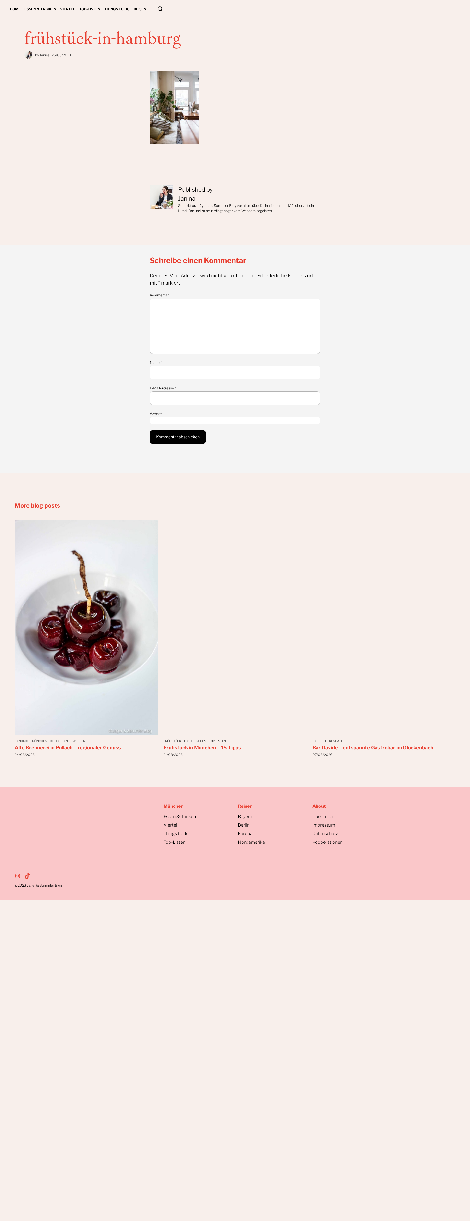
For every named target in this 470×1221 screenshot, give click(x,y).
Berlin (243, 825)
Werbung (80, 741)
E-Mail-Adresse (163, 388)
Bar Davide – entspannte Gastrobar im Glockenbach (372, 747)
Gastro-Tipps (195, 741)
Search (160, 9)
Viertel (170, 825)
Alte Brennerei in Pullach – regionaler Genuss (68, 747)
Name (156, 362)
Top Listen (217, 741)
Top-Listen (174, 842)
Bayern (245, 816)
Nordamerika (251, 842)
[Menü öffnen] (170, 9)
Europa (245, 833)
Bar (315, 741)
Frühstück (172, 741)
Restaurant (60, 741)
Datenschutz (325, 833)
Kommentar (160, 295)
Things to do (176, 833)
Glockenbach (332, 741)
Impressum (323, 825)
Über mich (322, 816)
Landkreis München (31, 741)
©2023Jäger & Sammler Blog (38, 885)
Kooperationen (327, 842)
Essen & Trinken (180, 816)
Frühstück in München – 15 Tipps (202, 747)
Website (156, 414)
